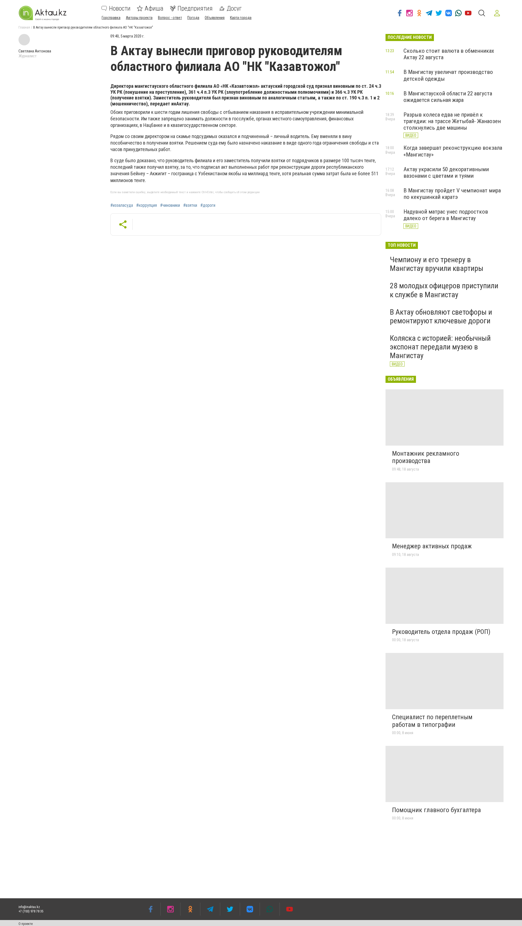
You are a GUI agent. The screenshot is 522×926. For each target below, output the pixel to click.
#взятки (190, 205)
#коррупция (146, 205)
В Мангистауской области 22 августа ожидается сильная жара (447, 96)
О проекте (25, 924)
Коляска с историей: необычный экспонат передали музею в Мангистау (440, 347)
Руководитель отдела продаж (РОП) (441, 632)
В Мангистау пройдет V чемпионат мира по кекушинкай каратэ (452, 193)
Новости (119, 8)
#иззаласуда (121, 205)
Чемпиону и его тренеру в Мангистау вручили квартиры (436, 264)
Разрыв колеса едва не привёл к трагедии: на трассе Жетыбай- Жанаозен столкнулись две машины (452, 121)
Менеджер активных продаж (432, 546)
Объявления (215, 17)
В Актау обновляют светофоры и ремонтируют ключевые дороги (441, 316)
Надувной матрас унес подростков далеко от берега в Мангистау (445, 214)
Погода (193, 17)
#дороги (207, 205)
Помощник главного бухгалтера (436, 810)
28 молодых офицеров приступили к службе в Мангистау (444, 290)
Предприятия (195, 8)
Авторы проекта (139, 17)
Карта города (240, 17)
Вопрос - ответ (170, 17)
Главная (24, 27)
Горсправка (111, 17)
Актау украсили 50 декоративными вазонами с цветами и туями (446, 172)
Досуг (234, 8)
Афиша (154, 8)
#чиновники (170, 205)
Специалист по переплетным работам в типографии (432, 720)
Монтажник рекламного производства (425, 457)
